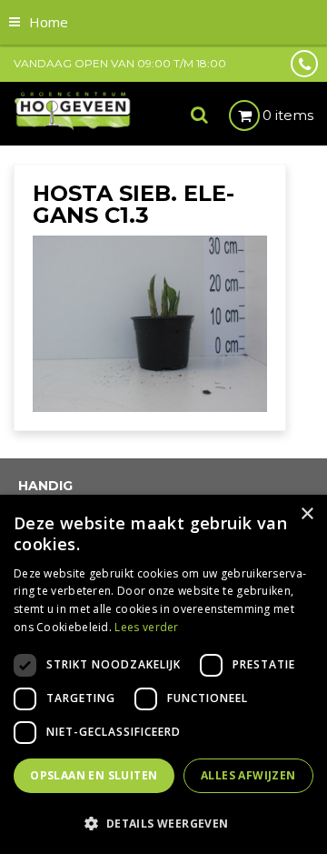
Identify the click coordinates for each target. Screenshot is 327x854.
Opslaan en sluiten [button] (93, 775)
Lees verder (146, 627)
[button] (163, 822)
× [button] (306, 514)
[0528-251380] (304, 63)
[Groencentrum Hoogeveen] (73, 110)
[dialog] (163, 674)
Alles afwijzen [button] (248, 775)
